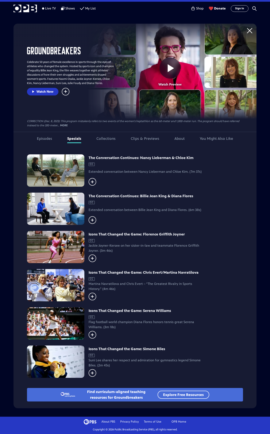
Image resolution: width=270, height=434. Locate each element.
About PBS (108, 421)
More (64, 125)
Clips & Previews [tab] (145, 138)
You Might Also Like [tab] (216, 138)
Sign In (239, 8)
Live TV (50, 8)
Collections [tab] (106, 138)
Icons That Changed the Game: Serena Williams (130, 310)
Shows (70, 8)
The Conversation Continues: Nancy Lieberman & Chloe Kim (141, 157)
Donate (220, 8)
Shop (200, 8)
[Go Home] (249, 30)
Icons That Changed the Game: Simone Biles (127, 349)
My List (90, 8)
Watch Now (44, 92)
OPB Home (178, 421)
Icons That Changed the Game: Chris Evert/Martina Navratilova (143, 272)
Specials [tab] (74, 138)
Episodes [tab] (44, 138)
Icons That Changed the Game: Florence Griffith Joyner (137, 234)
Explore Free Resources (183, 394)
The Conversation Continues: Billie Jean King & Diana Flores (141, 196)
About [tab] (179, 138)
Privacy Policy (129, 421)
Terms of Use (152, 421)
